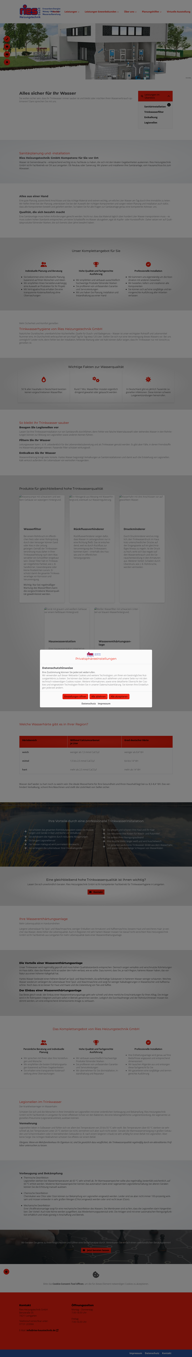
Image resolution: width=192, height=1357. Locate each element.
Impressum (104, 703)
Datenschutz (89, 703)
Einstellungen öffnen (75, 696)
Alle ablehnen (98, 696)
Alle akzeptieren (119, 696)
